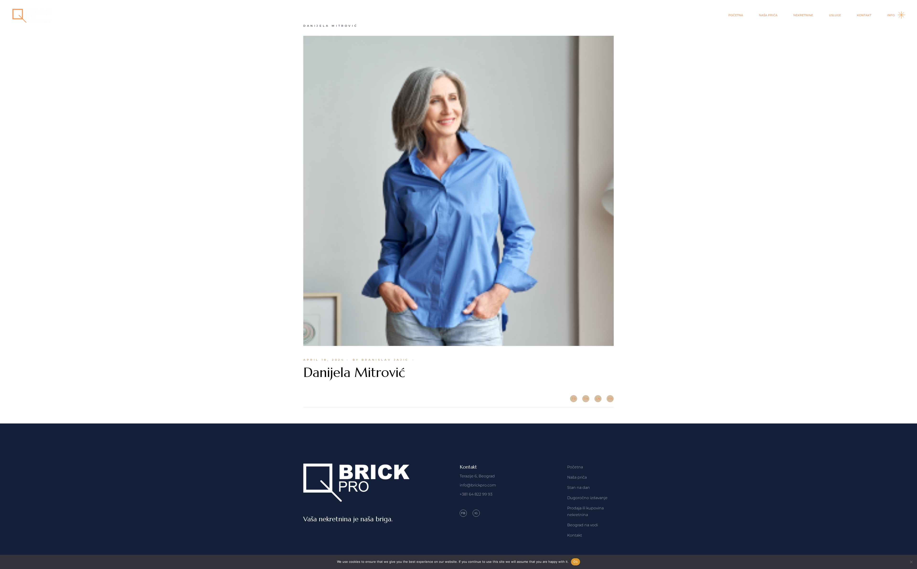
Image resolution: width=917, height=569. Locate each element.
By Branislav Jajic (381, 359)
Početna (575, 467)
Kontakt (574, 535)
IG (476, 513)
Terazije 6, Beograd (477, 476)
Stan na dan (578, 487)
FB (463, 513)
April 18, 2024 (323, 359)
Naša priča (577, 477)
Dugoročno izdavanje (587, 498)
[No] (911, 561)
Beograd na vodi (582, 525)
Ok (575, 562)
